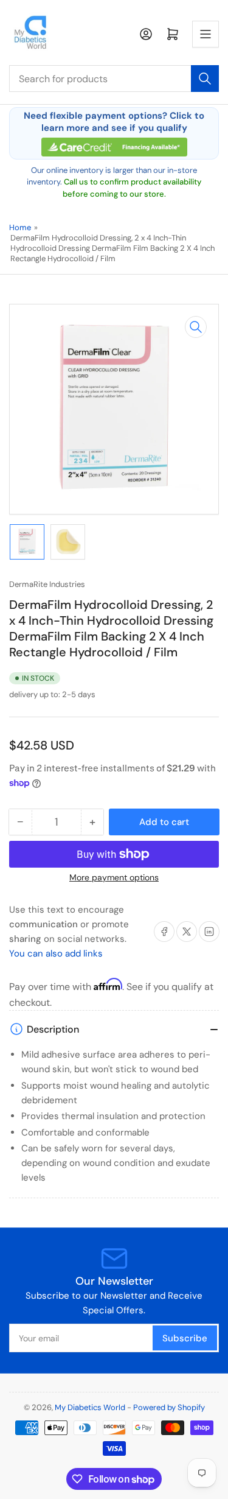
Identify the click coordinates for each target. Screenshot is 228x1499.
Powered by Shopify (169, 1407)
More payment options (114, 877)
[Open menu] (205, 34)
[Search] (205, 78)
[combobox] (114, 78)
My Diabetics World (90, 1407)
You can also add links (56, 953)
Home (20, 227)
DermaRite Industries (47, 584)
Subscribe (184, 1338)
